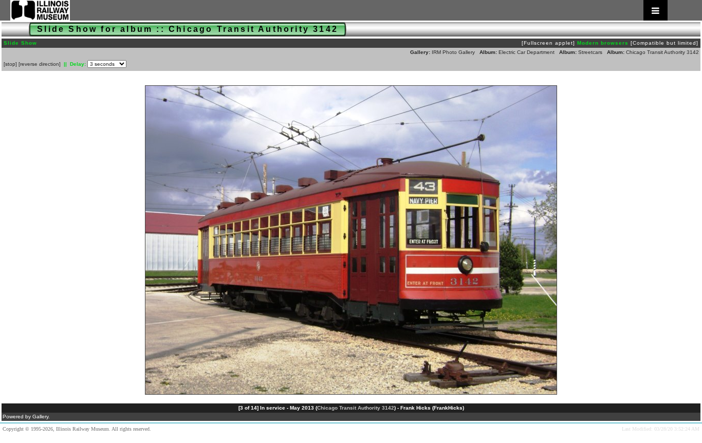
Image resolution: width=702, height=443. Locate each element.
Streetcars (590, 52)
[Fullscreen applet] (548, 43)
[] (10, 64)
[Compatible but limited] (664, 43)
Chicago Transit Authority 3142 (662, 52)
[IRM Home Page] (339, 10)
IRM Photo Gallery (453, 52)
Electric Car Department (526, 52)
